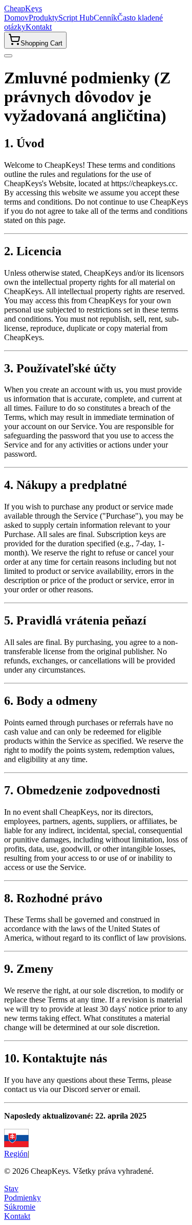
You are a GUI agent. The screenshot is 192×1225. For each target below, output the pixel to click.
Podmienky (22, 1197)
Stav (11, 1188)
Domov (16, 17)
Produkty (43, 17)
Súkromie (19, 1206)
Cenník (105, 17)
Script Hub (76, 17)
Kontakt (39, 27)
